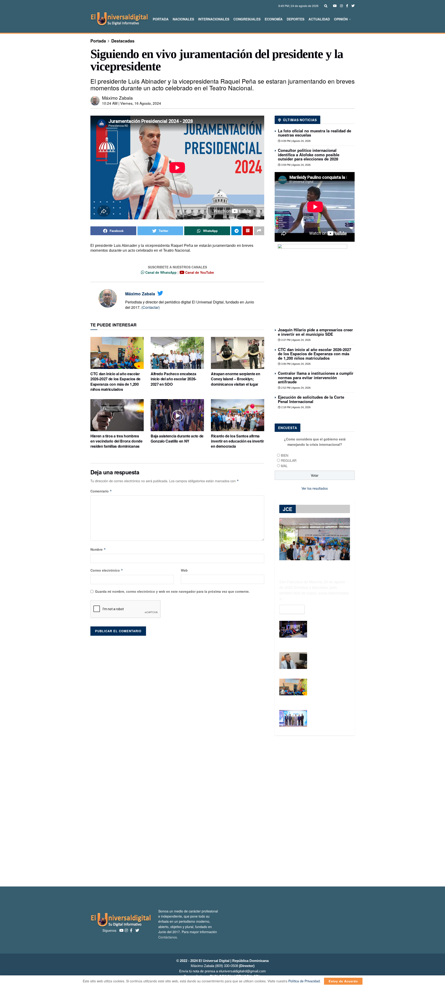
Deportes (295, 19)
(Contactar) (150, 307)
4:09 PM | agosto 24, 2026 (295, 141)
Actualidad (319, 19)
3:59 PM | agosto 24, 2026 (295, 164)
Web (184, 570)
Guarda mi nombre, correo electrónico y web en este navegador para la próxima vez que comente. (172, 591)
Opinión (341, 19)
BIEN (284, 455)
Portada (160, 19)
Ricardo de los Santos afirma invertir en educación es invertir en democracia (237, 441)
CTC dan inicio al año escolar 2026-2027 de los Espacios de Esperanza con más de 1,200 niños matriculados (115, 381)
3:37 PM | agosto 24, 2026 (295, 340)
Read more (292, 609)
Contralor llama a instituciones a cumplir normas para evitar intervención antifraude (315, 377)
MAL (284, 465)
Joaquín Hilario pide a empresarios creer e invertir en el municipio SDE (315, 332)
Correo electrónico (106, 570)
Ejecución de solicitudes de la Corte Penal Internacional (311, 399)
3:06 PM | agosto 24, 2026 (295, 363)
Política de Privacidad (304, 981)
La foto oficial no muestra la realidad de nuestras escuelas (314, 133)
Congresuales (247, 19)
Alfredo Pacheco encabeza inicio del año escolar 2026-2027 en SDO (173, 379)
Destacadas (122, 41)
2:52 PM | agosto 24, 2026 (295, 387)
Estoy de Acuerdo (343, 981)
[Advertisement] (222, 811)
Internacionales (213, 19)
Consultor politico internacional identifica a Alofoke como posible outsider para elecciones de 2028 (308, 154)
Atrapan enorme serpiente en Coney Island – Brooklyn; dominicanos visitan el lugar (235, 379)
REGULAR (288, 460)
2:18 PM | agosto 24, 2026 (295, 407)
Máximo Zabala (117, 97)
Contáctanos (167, 937)
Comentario (101, 491)
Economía (274, 19)
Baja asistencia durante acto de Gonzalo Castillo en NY (177, 438)
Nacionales (183, 19)
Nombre (98, 549)
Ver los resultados (315, 488)
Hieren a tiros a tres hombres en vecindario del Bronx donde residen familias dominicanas (116, 441)
